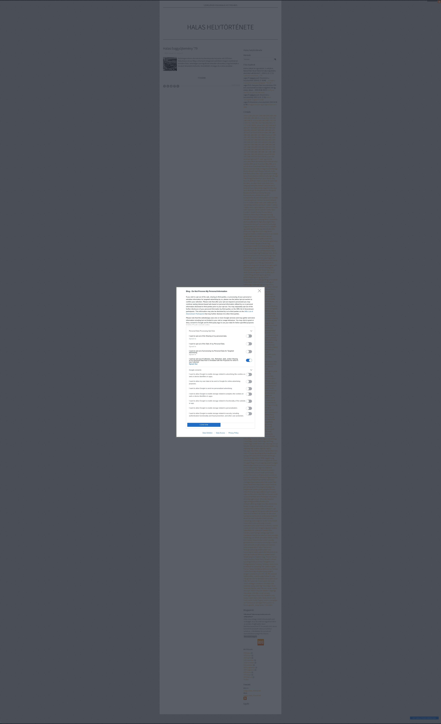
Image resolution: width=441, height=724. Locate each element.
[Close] (260, 291)
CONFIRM (204, 425)
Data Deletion (207, 433)
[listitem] (220, 331)
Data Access (220, 433)
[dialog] (220, 362)
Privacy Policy (234, 433)
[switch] (249, 336)
